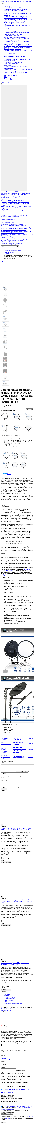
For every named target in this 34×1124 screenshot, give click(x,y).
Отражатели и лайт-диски (17, 13)
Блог (5, 1001)
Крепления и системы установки (16, 29)
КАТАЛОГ (7, 6)
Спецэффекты (18, 62)
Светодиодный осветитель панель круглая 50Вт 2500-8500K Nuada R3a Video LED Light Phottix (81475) (16, 828)
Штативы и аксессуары (14, 12)
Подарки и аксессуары (16, 34)
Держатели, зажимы (9, 21)
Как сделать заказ (20, 72)
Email (2, 1052)
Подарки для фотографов (11, 63)
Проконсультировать (6, 735)
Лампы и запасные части (12, 26)
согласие (7, 1118)
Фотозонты (11, 16)
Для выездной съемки (10, 53)
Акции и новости (9, 1000)
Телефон (3, 770)
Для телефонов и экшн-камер (12, 35)
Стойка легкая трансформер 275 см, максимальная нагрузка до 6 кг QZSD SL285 (15, 963)
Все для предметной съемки (13, 194)
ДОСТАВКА (7, 65)
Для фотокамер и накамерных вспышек (15, 37)
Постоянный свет (9, 9)
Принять (3, 1122)
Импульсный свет (19, 9)
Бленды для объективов (14, 236)
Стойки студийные (12, 196)
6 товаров (3, 411)
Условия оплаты (8, 69)
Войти (2, 1061)
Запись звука (28, 29)
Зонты (12, 62)
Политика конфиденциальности (13, 1003)
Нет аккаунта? (5, 1058)
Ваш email (3, 1103)
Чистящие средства (12, 46)
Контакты (6, 995)
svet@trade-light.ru (6, 1010)
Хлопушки (15, 22)
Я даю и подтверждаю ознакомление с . (17, 1091)
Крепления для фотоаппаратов (12, 40)
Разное (12, 52)
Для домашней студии (10, 31)
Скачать (30, 738)
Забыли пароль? (5, 1059)
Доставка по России (21, 66)
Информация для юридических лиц (18, 71)
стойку (3, 575)
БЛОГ (5, 77)
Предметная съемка (12, 32)
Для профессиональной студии (12, 7)
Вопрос (3, 787)
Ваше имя (3, 767)
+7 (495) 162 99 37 (9, 80)
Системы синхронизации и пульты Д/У (16, 207)
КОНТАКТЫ (7, 78)
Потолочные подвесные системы (17, 206)
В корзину (30, 409)
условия (31, 1116)
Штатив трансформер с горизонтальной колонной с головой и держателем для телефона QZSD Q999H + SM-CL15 (17, 901)
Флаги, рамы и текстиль (15, 18)
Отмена (9, 474)
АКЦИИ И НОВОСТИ (10, 75)
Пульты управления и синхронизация (12, 49)
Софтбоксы (17, 16)
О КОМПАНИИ (8, 68)
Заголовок (3, 780)
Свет (5, 29)
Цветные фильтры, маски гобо (23, 19)
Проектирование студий (20, 69)
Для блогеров (8, 28)
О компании (7, 994)
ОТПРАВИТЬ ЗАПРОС (22, 771)
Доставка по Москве (10, 66)
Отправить (4, 789)
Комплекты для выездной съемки (13, 54)
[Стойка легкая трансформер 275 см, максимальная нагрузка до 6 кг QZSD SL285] (17, 958)
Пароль (3, 1055)
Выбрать (4, 474)
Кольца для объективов (19, 50)
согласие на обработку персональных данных (19, 1089)
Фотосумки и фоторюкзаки (16, 241)
